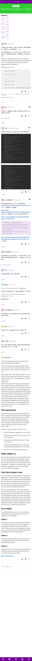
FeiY (4, 132)
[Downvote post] (25, 92)
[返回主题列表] (1, 2)
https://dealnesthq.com (7, 556)
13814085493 (6, 274)
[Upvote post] (22, 92)
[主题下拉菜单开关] (30, 2)
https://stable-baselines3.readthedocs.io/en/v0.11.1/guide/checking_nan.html (15, 212)
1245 (4, 111)
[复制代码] (29, 71)
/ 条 (15, 1)
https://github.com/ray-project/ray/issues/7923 (14, 205)
